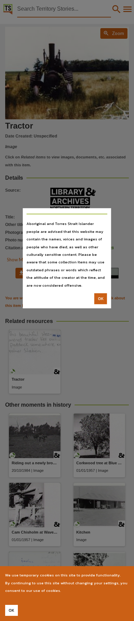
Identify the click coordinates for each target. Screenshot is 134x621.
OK (101, 299)
